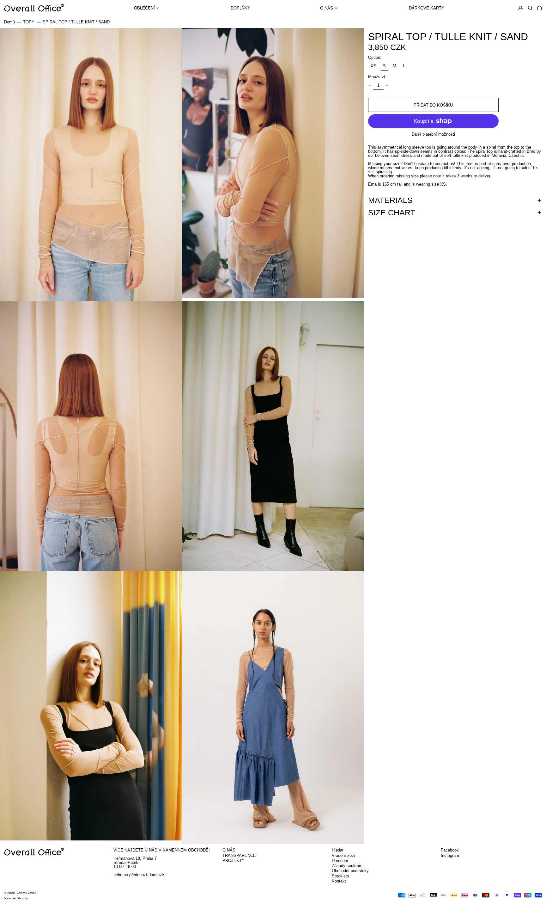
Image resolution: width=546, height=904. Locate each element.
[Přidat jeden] (387, 85)
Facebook (450, 850)
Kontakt (339, 881)
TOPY (28, 22)
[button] (530, 7)
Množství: (377, 77)
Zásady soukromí (348, 865)
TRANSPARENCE (239, 855)
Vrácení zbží (343, 855)
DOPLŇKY (240, 8)
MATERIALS (390, 200)
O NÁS (228, 850)
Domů (9, 22)
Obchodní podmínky (350, 870)
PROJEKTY (233, 860)
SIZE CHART (391, 213)
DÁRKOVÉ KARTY (426, 8)
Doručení (340, 860)
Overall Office (26, 893)
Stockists (340, 876)
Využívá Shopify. (16, 898)
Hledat (337, 850)
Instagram (450, 855)
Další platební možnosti (433, 134)
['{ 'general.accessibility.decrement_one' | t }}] (369, 85)
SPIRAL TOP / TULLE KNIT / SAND (76, 22)
